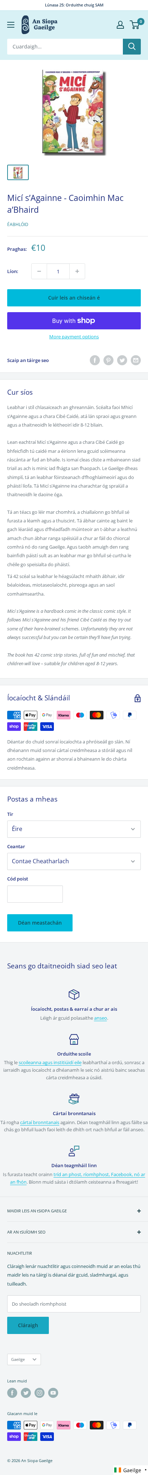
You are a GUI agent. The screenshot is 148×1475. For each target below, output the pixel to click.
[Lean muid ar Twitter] (26, 1393)
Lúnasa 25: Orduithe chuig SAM (74, 5)
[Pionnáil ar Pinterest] (108, 360)
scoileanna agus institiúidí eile (50, 1062)
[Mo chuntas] (120, 25)
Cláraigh (28, 1325)
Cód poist (17, 878)
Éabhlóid (17, 224)
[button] (131, 1470)
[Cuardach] (132, 47)
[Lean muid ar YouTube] (53, 1393)
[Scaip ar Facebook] (95, 360)
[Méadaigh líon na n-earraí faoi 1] (77, 271)
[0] (134, 24)
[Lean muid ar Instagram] (39, 1393)
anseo (100, 1018)
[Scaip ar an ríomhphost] (136, 360)
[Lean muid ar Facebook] (12, 1393)
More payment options (74, 336)
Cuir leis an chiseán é (74, 297)
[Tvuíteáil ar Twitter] (122, 360)
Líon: (12, 271)
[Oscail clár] (10, 25)
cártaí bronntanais (39, 1122)
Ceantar (16, 846)
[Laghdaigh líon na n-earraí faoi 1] (39, 271)
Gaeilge (18, 1359)
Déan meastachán (40, 922)
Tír (10, 814)
